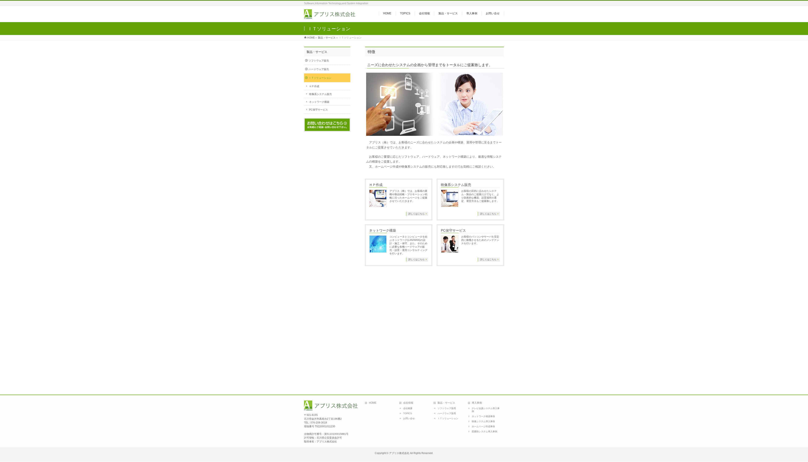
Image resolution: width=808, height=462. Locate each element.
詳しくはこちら (416, 213)
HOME (311, 37)
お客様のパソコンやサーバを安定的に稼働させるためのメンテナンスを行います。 (480, 240)
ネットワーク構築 (382, 230)
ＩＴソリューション (320, 77)
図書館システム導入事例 (484, 431)
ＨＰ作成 (376, 185)
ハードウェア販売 (319, 69)
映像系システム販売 (456, 185)
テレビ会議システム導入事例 (486, 410)
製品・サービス (327, 37)
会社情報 (408, 402)
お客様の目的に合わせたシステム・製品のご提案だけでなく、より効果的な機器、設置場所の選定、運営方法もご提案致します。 (480, 196)
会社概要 (407, 408)
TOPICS (407, 413)
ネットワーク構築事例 (483, 416)
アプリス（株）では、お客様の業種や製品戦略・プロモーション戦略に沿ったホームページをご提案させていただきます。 (408, 196)
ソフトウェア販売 (319, 60)
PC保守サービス (453, 230)
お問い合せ (409, 418)
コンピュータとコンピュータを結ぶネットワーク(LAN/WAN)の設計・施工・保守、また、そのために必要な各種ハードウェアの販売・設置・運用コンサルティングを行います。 (408, 245)
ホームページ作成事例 (483, 426)
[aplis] (330, 16)
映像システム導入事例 (483, 421)
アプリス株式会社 (399, 453)
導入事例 (477, 402)
